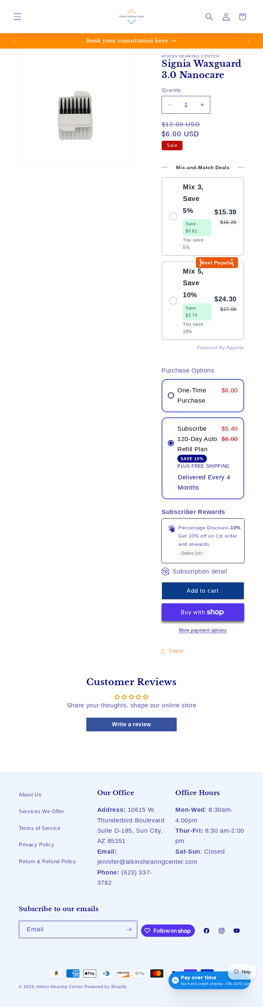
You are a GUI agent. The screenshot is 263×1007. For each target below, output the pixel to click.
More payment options (203, 630)
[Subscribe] (129, 930)
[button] (17, 17)
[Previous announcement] (14, 40)
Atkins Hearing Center (59, 986)
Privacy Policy (36, 844)
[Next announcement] (248, 40)
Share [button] (175, 651)
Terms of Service (40, 828)
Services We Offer (41, 811)
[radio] (203, 216)
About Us (30, 794)
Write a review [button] (131, 724)
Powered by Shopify (106, 986)
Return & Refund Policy (47, 861)
